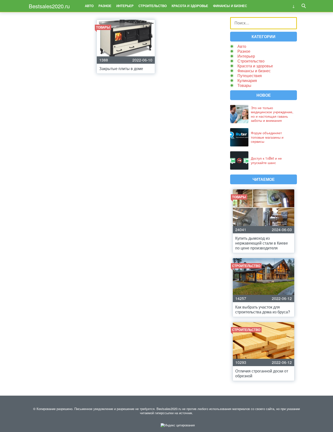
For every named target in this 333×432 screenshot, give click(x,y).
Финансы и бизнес (230, 5)
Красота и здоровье (190, 5)
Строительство (152, 5)
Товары (244, 85)
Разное (104, 5)
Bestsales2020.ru (49, 6)
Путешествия (249, 75)
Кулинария (247, 80)
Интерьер (125, 5)
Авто (89, 5)
